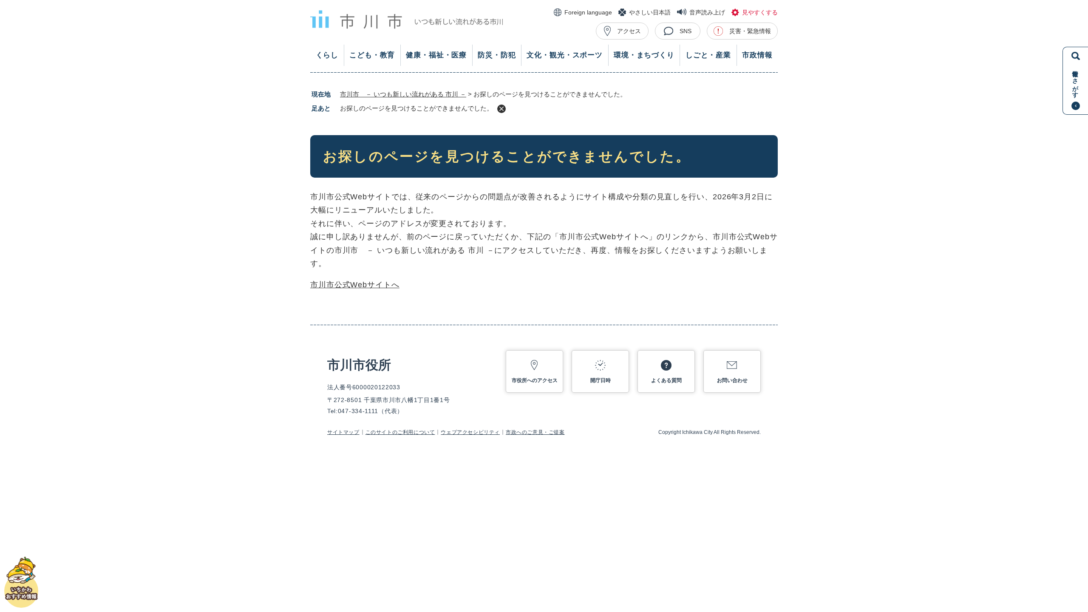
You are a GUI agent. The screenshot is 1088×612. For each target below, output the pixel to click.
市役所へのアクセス (535, 380)
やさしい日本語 (650, 12)
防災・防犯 (497, 55)
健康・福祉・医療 (436, 55)
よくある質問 (666, 380)
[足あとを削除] (501, 109)
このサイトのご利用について (400, 432)
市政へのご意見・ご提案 (535, 432)
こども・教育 (372, 55)
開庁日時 (600, 380)
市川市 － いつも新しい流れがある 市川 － (403, 94)
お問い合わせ (732, 380)
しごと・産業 (708, 55)
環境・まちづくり (644, 55)
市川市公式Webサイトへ (355, 284)
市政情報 (757, 55)
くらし (327, 55)
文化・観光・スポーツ (565, 55)
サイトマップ (343, 432)
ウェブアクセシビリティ (470, 432)
